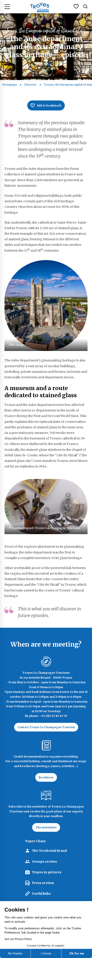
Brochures (46, 777)
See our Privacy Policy (18, 939)
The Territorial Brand (49, 851)
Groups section (44, 862)
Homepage (9, 84)
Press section (43, 883)
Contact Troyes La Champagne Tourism (46, 727)
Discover (30, 84)
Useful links (41, 894)
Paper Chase (35, 841)
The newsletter (46, 827)
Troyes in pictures (46, 872)
